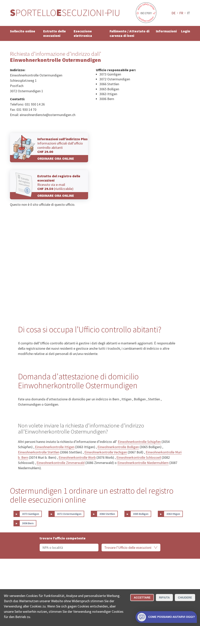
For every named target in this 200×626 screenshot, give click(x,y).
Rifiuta (164, 597)
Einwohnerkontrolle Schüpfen (139, 441)
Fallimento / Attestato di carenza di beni (129, 33)
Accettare (142, 597)
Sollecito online (22, 31)
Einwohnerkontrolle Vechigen (105, 452)
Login (185, 31)
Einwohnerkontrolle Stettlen (38, 452)
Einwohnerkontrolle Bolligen (118, 447)
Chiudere (185, 597)
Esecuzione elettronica (83, 33)
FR (181, 12)
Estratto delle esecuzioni (54, 33)
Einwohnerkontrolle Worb (77, 457)
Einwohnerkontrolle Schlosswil (138, 457)
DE (173, 12)
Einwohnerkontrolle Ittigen (54, 447)
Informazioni (166, 31)
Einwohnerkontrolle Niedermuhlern (143, 462)
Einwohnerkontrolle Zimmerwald (61, 462)
